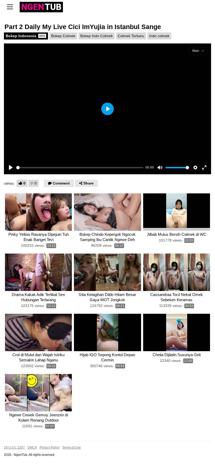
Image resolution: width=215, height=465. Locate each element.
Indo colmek (159, 36)
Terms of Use (71, 447)
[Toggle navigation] (12, 6)
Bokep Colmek (63, 36)
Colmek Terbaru (131, 36)
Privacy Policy (50, 447)
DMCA (32, 447)
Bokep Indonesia (25, 36)
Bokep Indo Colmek (96, 36)
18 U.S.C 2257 (14, 447)
